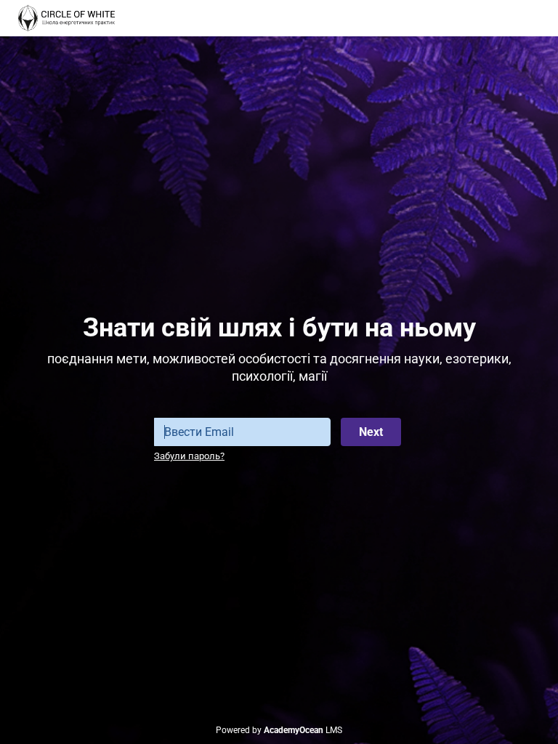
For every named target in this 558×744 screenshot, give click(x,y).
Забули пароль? (189, 455)
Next (371, 432)
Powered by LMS (279, 730)
